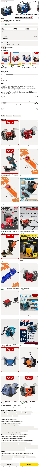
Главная (3, 467)
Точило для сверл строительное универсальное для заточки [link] (28, 174)
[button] (19, 24)
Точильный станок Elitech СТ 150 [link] (24, 288)
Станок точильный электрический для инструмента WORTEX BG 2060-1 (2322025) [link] (10, 232)
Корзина (29, 467)
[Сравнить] (33, 1)
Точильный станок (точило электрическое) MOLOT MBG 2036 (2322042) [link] (29, 260)
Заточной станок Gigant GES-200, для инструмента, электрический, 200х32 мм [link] (27, 402)
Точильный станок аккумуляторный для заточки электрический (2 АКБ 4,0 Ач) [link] (27, 203)
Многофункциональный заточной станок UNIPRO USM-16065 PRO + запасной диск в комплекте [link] (9, 345)
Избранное (23, 467)
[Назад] (1, 1)
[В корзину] (10, 64)
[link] (4, 412)
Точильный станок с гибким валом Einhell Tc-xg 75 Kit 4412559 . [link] (29, 232)
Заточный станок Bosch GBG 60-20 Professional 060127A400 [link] (29, 344)
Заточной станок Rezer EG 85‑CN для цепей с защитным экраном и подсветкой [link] (9, 260)
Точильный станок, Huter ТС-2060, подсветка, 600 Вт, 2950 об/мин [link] (28, 373)
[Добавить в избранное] (35, 1)
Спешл (10, 467)
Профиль (35, 467)
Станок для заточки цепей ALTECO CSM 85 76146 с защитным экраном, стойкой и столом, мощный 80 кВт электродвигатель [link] (10, 175)
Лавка (16, 467)
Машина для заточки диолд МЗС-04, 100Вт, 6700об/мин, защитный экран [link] (9, 402)
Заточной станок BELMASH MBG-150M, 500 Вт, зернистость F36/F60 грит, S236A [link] (26, 67)
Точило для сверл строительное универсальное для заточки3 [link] (10, 288)
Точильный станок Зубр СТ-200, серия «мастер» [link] (16, 67)
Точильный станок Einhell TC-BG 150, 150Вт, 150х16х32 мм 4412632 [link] (9, 146)
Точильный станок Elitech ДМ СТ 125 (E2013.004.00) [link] (27, 146)
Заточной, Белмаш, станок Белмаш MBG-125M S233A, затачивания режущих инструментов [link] (5, 67)
